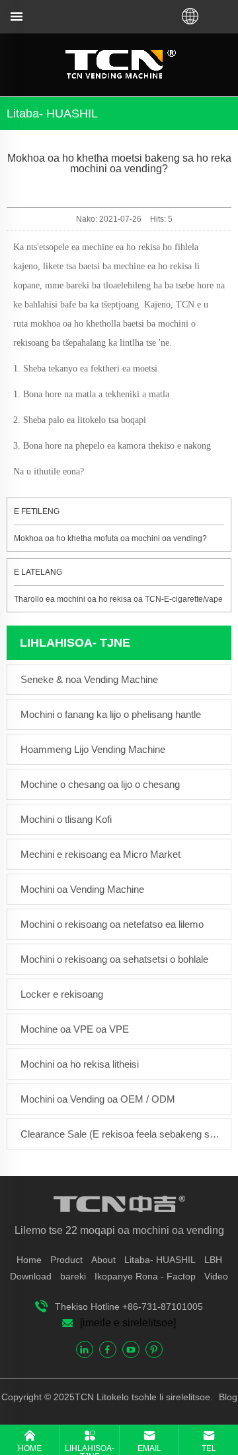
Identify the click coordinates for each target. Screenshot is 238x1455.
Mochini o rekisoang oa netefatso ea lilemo (112, 924)
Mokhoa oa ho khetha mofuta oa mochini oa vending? (110, 538)
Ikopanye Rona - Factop (145, 1276)
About (103, 1259)
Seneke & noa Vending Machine (89, 679)
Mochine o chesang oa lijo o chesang (100, 784)
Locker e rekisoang (61, 994)
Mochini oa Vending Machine (82, 889)
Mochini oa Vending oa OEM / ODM (97, 1099)
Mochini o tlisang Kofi (66, 819)
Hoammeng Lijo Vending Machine (92, 749)
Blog (226, 1397)
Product (66, 1259)
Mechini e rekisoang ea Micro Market (100, 854)
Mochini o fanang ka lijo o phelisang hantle (110, 714)
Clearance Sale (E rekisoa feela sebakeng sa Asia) (122, 1134)
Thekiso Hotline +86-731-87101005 (129, 1306)
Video (216, 1276)
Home (29, 1259)
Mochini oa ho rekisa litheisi (79, 1064)
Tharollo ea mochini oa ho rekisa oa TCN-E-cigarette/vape (118, 599)
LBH (213, 1259)
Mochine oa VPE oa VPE (74, 1029)
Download (31, 1276)
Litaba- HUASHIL (160, 1259)
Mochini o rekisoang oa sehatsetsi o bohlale (114, 959)
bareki (73, 1276)
